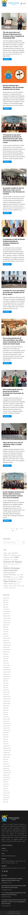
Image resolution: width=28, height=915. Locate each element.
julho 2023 (5, 681)
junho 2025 (5, 629)
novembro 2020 (7, 750)
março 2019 (6, 790)
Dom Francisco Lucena (13, 564)
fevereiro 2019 (6, 793)
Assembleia (14, 553)
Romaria (22, 585)
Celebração (6, 557)
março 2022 (6, 716)
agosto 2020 (6, 757)
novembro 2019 (7, 772)
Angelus (5, 553)
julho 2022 (5, 707)
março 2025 (6, 636)
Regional (11, 585)
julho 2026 (5, 600)
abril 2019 (5, 788)
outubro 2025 (6, 620)
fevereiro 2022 (6, 719)
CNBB (16, 557)
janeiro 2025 (6, 640)
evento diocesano (10, 570)
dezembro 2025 (7, 616)
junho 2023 (5, 683)
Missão (5, 579)
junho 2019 (5, 784)
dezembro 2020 (7, 748)
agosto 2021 (6, 732)
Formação (6, 577)
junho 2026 (5, 602)
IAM (12, 577)
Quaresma (5, 585)
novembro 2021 (7, 725)
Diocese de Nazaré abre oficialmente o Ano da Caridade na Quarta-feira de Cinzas (13, 87)
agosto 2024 (6, 651)
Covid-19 (11, 559)
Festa (21, 574)
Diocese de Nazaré (12, 562)
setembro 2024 (6, 649)
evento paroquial (9, 572)
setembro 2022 (6, 703)
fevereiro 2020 (6, 766)
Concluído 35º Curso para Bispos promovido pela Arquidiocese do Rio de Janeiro (14, 292)
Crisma (16, 559)
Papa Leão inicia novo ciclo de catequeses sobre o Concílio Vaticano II (13, 444)
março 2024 (6, 663)
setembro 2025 (6, 622)
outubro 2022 (6, 701)
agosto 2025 (6, 625)
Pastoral (10, 583)
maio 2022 (5, 712)
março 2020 (6, 764)
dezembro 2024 (7, 642)
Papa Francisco (9, 581)
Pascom (5, 583)
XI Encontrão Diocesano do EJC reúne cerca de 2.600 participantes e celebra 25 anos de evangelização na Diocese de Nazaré (13, 901)
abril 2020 (5, 761)
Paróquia (19, 581)
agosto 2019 (6, 779)
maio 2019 (5, 786)
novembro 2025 (7, 618)
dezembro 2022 (7, 696)
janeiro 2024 (6, 667)
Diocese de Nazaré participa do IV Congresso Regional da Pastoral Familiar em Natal (12, 879)
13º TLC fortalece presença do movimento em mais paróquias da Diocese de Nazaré (13, 893)
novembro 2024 (7, 645)
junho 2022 (5, 710)
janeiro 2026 (6, 613)
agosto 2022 (6, 705)
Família (18, 574)
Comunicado (6, 559)
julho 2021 (5, 734)
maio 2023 (5, 685)
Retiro (14, 585)
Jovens (17, 577)
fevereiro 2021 (6, 746)
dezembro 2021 (7, 723)
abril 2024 (5, 660)
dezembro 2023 (7, 669)
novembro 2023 (7, 672)
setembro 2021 (6, 730)
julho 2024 (5, 654)
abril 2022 (5, 714)
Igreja (14, 577)
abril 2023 (5, 687)
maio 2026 (5, 604)
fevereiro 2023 (6, 692)
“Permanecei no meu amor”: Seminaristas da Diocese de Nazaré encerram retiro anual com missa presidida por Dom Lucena (13, 138)
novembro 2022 (7, 699)
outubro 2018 (6, 797)
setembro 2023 (6, 676)
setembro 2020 (6, 755)
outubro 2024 (6, 647)
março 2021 (6, 743)
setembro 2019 (6, 777)
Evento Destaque (11, 568)
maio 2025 (5, 631)
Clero (11, 557)
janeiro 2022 (6, 721)
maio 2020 (5, 759)
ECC (19, 564)
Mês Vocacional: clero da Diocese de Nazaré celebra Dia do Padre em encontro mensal (13, 886)
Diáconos (5, 564)
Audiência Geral (7, 555)
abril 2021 (5, 741)
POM (15, 583)
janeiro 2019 (6, 795)
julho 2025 (5, 627)
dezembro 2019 (7, 770)
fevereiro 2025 (6, 638)
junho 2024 (5, 656)
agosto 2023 (6, 678)
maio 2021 (5, 739)
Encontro (5, 566)
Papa (20, 579)
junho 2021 (5, 737)
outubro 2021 (6, 728)
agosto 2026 (6, 598)
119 (12, 530)
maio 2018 (5, 802)
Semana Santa (12, 587)
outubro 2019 (6, 775)
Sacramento (5, 587)
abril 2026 (5, 607)
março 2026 (6, 609)
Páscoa (17, 583)
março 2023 (6, 690)
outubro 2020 (6, 752)
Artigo (9, 553)
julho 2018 (5, 799)
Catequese (18, 555)
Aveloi (18, 911)
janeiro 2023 (6, 694)
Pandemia (16, 579)
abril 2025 (5, 634)
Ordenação (10, 579)
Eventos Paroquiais (9, 575)
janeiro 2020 (6, 768)
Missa (21, 577)
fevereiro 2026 (6, 611)
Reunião (18, 585)
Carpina (13, 555)
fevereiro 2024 (6, 665)
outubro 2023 (6, 674)
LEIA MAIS (6, 59)
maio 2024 (5, 658)
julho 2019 (5, 781)
